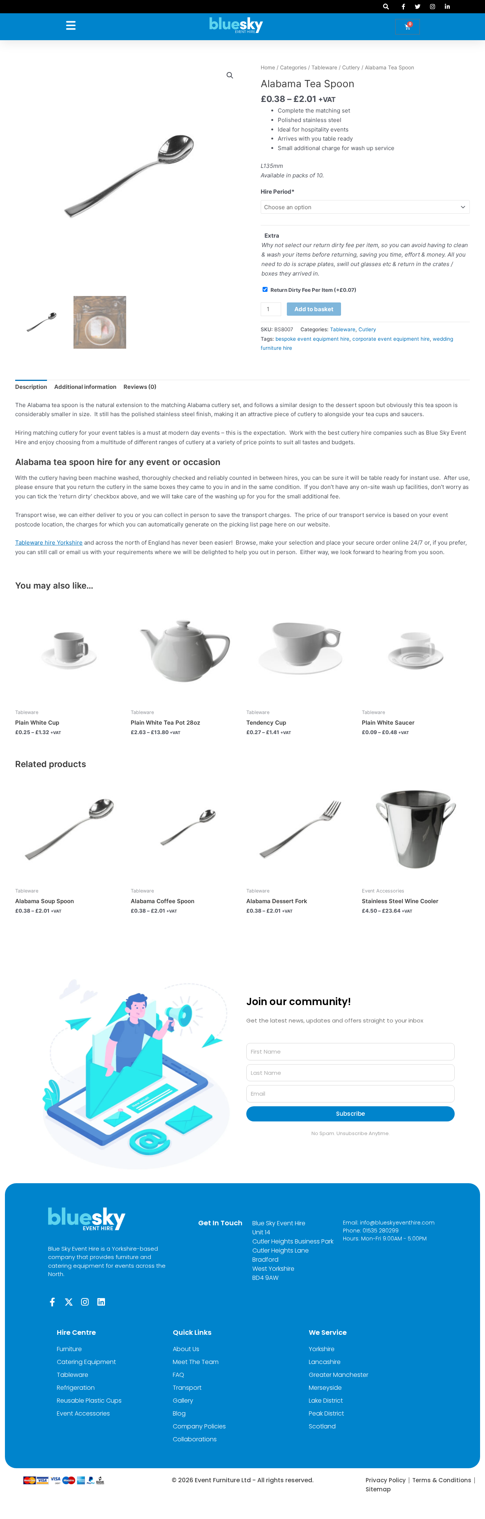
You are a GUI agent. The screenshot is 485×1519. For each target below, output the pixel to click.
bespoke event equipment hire (312, 339)
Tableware (324, 67)
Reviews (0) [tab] (140, 386)
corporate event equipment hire (391, 339)
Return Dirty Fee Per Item (314, 290)
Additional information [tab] (85, 386)
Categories (293, 67)
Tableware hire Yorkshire (49, 542)
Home (268, 67)
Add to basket (313, 309)
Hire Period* (277, 191)
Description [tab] (31, 386)
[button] (386, 7)
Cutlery (351, 67)
